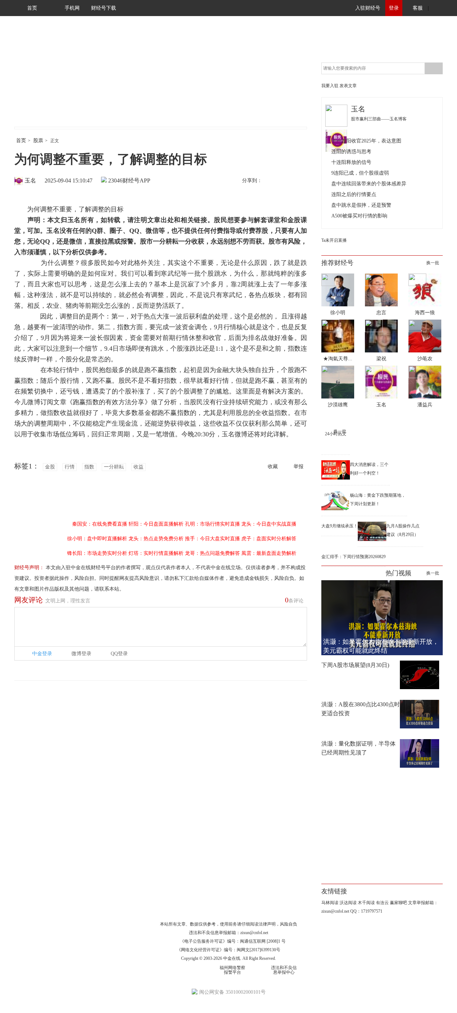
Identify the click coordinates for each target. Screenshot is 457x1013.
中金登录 (42, 653)
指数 (89, 467)
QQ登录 (119, 653)
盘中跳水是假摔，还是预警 (361, 205)
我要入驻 (329, 85)
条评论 (294, 600)
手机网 (72, 8)
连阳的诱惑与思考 (351, 151)
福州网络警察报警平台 (232, 970)
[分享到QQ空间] (300, 181)
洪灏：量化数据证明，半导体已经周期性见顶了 (358, 748)
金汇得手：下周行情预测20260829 (353, 556)
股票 (38, 140)
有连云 (382, 902)
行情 (70, 467)
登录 (394, 8)
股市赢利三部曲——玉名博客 (379, 118)
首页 (32, 8)
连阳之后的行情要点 (353, 194)
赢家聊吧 (398, 902)
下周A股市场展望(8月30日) (355, 665)
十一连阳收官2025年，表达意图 (366, 141)
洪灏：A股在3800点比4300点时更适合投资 (360, 708)
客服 (418, 8)
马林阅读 (329, 902)
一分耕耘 (114, 467)
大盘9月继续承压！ (339, 525)
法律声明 (267, 924)
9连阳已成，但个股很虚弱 (360, 173)
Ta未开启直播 (334, 240)
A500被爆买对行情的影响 (359, 216)
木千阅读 (366, 902)
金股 (50, 467)
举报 (298, 466)
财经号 (34, 78)
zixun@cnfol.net (254, 932)
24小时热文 (335, 433)
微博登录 (81, 653)
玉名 (30, 180)
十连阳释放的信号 (351, 162)
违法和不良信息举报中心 (284, 970)
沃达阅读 (348, 902)
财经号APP (136, 180)
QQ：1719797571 (366, 911)
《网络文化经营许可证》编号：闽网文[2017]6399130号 (228, 949)
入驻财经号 (367, 8)
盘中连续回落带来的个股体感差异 (368, 183)
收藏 (273, 466)
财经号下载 (103, 8)
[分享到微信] (285, 181)
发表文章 (348, 85)
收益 (139, 467)
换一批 (432, 262)
